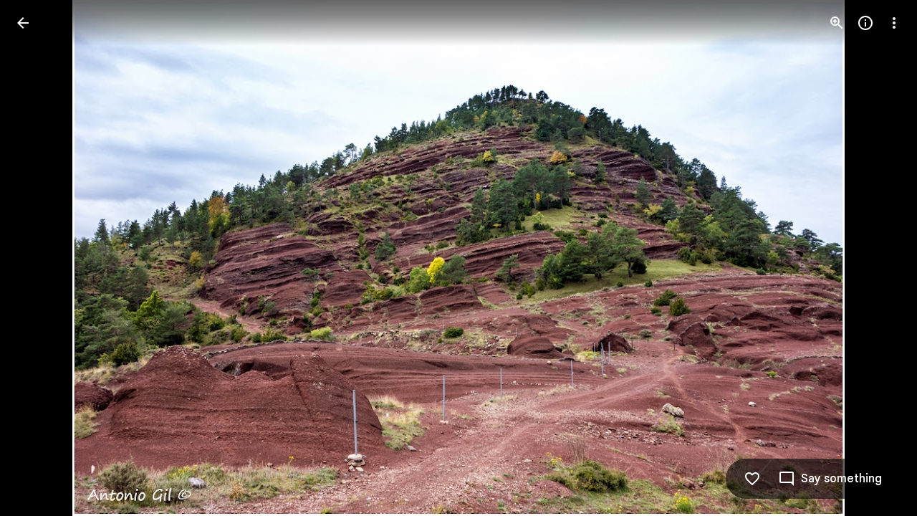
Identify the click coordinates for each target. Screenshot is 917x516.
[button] (40, 258)
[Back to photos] (23, 23)
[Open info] (865, 23)
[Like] (752, 478)
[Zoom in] (836, 23)
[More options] (894, 23)
